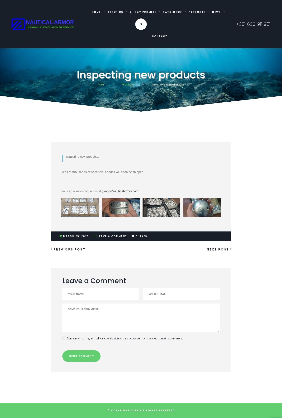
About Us (115, 12)
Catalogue (172, 12)
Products (197, 12)
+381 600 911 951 (253, 24)
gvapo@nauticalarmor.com (120, 191)
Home (96, 12)
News (216, 12)
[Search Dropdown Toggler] (141, 24)
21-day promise (143, 12)
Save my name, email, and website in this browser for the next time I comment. (125, 338)
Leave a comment (112, 236)
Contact (159, 36)
